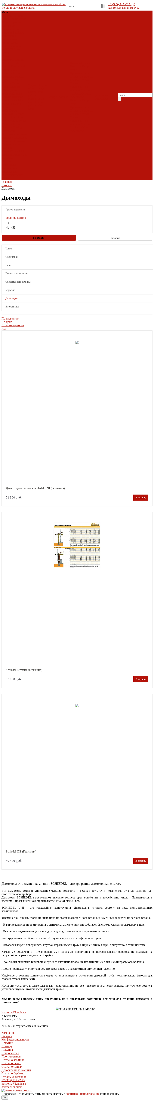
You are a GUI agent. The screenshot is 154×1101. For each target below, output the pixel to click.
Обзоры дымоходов (80, 95)
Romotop (18, 73)
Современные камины (11, 31)
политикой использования (82, 1093)
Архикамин (19, 137)
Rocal (5, 154)
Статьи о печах (79, 80)
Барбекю (18, 32)
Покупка (75, 66)
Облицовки (18, 19)
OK (5, 1097)
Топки (6, 19)
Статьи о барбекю (13, 1073)
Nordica (21, 120)
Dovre (13, 110)
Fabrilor (6, 63)
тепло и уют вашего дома (18, 7)
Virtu (24, 154)
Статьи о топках (80, 83)
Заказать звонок (12, 1087)
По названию (10, 318)
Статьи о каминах (81, 76)
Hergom (19, 113)
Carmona (19, 141)
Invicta (6, 66)
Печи (5, 22)
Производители (80, 73)
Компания (8, 1032)
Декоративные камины (79, 88)
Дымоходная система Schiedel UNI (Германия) (35, 488)
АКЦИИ (7, 49)
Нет (4, 328)
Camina (6, 97)
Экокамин (16, 86)
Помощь (7, 1046)
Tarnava (6, 83)
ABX (5, 93)
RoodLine (8, 76)
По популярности (13, 325)
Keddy (11, 120)
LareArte (7, 100)
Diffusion (18, 59)
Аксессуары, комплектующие (12, 44)
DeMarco (7, 141)
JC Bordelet (17, 151)
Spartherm (17, 80)
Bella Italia (15, 93)
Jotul (13, 117)
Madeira (18, 100)
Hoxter (16, 63)
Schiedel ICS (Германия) (21, 851)
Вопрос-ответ (10, 1053)
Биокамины (9, 39)
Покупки (7, 1042)
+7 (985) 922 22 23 (119, 4)
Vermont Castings (12, 127)
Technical (18, 83)
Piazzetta (7, 73)
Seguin (6, 80)
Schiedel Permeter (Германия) (24, 669)
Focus (5, 151)
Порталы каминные (11, 24)
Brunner (7, 59)
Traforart (15, 154)
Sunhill (17, 103)
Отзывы (7, 1036)
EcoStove (7, 113)
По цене (7, 321)
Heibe (5, 178)
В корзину (140, 497)
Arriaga (6, 137)
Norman (7, 161)
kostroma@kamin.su (120, 7)
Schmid (19, 76)
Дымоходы (9, 35)
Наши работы (35, 93)
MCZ (13, 69)
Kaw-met (16, 66)
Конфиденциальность (15, 1039)
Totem (5, 86)
